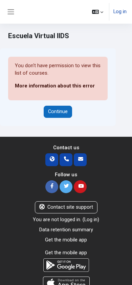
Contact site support (70, 207)
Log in (120, 11)
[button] (98, 12)
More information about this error (55, 86)
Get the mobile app (66, 240)
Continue (58, 111)
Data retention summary (66, 230)
